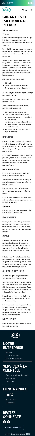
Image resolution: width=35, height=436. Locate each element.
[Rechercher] (23, 10)
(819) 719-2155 (7, 3)
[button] (31, 10)
